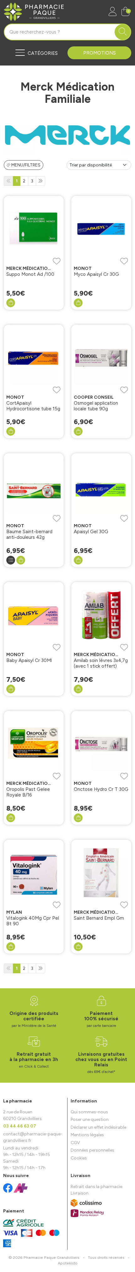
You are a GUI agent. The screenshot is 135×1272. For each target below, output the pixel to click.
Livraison (80, 1193)
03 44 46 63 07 (19, 1126)
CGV (75, 1142)
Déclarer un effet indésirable (98, 1127)
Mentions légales (87, 1135)
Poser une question (90, 1119)
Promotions (99, 53)
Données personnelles (92, 1150)
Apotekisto (68, 1263)
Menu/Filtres (25, 165)
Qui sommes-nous (89, 1112)
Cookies (79, 1158)
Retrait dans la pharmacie (96, 1186)
